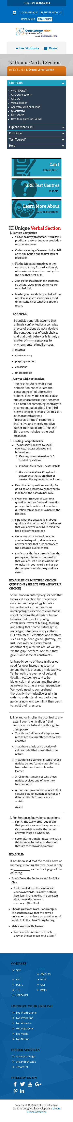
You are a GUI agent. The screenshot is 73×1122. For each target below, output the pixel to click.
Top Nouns (22, 1039)
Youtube (29, 1084)
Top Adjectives (25, 1028)
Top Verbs (22, 1033)
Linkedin (22, 1091)
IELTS (43, 979)
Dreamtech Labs (26, 1061)
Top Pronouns (24, 1018)
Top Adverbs (23, 1023)
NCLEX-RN (22, 995)
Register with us (51, 12)
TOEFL (19, 984)
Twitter (22, 1084)
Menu (52, 48)
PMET (43, 990)
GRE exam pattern (21, 94)
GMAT (41, 969)
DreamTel (22, 1067)
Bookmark (28, 19)
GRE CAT (16, 98)
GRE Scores (17, 115)
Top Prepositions (26, 1012)
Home (12, 70)
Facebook (15, 1084)
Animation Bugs (25, 1056)
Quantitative (18, 111)
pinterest (15, 1091)
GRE (21, 70)
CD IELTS (45, 974)
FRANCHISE (45, 19)
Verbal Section (19, 103)
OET (42, 984)
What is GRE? (18, 90)
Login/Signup (29, 12)
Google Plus (38, 1084)
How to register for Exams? (26, 119)
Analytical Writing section (25, 107)
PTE (18, 990)
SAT (18, 979)
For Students (29, 48)
